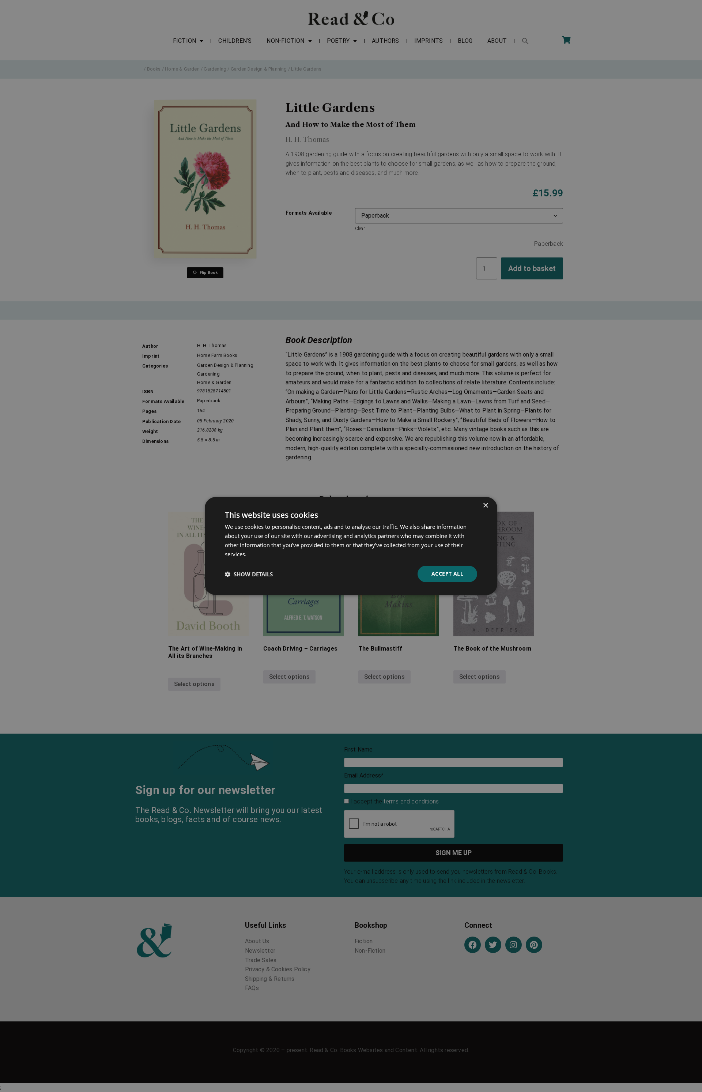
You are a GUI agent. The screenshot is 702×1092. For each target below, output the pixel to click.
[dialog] (351, 546)
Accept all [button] (447, 573)
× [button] (485, 505)
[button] (249, 574)
